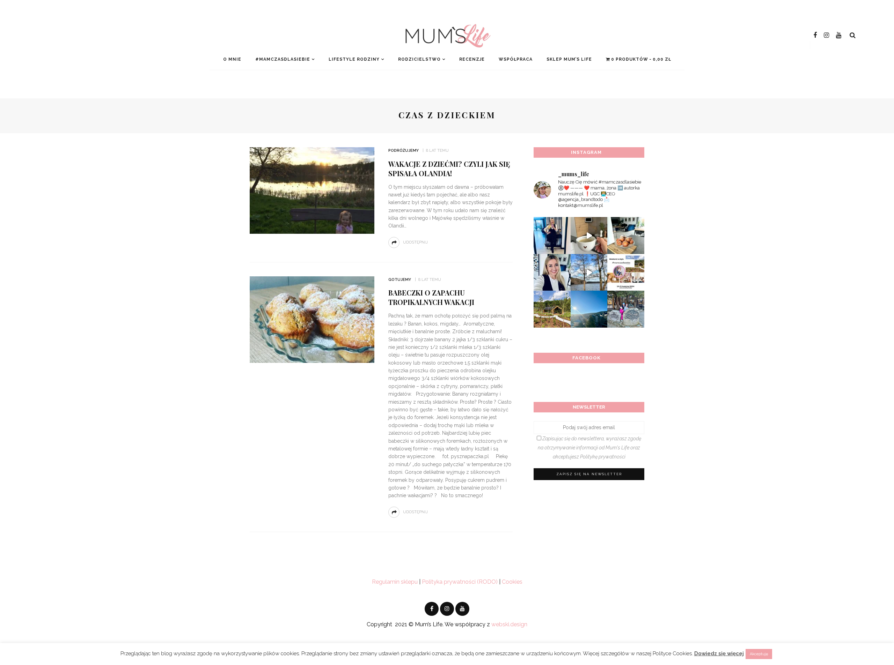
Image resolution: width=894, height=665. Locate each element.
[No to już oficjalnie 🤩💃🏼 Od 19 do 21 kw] (552, 309)
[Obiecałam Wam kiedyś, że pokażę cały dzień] (589, 235)
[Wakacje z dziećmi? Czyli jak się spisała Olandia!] (312, 190)
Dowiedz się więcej (719, 653)
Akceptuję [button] (759, 654)
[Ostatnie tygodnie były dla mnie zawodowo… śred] (552, 272)
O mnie (232, 59)
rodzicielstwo (419, 59)
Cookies (512, 581)
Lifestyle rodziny (354, 59)
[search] (852, 35)
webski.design (509, 624)
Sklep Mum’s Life (569, 59)
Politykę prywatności (602, 456)
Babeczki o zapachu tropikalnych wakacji (431, 297)
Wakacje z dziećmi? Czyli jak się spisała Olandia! (449, 168)
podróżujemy (403, 150)
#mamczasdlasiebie (282, 59)
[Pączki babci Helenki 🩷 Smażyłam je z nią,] (625, 235)
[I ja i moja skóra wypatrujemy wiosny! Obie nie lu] (589, 272)
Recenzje (472, 59)
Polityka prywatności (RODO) (460, 581)
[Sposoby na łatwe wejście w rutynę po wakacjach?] (589, 309)
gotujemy (399, 279)
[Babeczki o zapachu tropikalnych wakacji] (312, 319)
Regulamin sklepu (395, 581)
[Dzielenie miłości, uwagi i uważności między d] (625, 309)
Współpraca (516, 59)
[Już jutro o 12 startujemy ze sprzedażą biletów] (625, 272)
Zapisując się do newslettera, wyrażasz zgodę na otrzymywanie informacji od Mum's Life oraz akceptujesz (589, 447)
